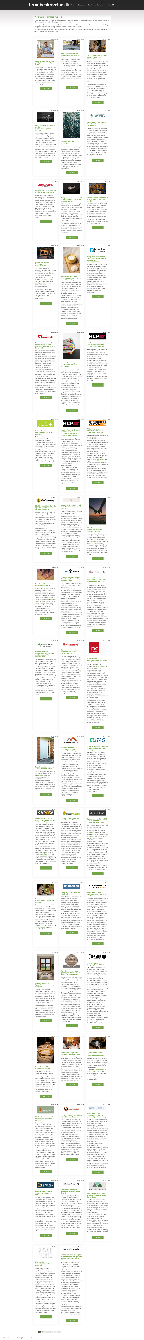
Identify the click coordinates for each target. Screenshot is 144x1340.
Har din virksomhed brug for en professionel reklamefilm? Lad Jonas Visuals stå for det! (71, 1257)
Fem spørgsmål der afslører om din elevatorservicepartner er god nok (45, 128)
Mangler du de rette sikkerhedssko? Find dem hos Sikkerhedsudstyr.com (96, 894)
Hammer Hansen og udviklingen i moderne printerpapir (69, 364)
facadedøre (40, 775)
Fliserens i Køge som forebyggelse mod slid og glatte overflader (44, 263)
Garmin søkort (42, 206)
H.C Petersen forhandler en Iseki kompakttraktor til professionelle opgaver (96, 344)
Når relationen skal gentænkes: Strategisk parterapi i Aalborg (95, 529)
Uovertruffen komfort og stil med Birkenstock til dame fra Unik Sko (71, 506)
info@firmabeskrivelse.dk (25, 1338)
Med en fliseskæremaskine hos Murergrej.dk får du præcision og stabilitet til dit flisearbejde (45, 345)
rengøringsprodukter (44, 1272)
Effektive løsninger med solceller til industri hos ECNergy (43, 1193)
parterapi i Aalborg (97, 541)
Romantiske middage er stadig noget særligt (43, 1067)
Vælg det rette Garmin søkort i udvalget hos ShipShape (45, 191)
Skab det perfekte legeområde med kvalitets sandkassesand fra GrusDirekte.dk (44, 654)
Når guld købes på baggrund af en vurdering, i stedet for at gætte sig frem (71, 199)
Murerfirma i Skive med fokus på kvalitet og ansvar (45, 584)
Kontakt (111, 5)
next (59, 1331)
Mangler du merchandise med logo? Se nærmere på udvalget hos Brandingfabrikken (96, 259)
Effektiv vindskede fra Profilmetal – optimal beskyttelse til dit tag (69, 749)
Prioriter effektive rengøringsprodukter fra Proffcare (43, 1263)
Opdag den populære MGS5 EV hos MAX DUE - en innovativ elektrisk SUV (97, 820)
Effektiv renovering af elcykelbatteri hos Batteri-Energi (70, 1191)
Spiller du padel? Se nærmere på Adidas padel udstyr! (71, 1116)
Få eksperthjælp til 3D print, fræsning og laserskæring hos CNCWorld (71, 578)
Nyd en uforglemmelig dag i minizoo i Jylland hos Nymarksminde (71, 651)
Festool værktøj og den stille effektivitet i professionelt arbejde (97, 199)
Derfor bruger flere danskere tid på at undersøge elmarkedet (97, 57)
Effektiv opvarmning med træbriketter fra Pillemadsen (71, 819)
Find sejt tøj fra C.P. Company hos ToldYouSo (96, 964)
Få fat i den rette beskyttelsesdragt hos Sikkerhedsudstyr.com (95, 430)
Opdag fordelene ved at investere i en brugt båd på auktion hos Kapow (45, 820)
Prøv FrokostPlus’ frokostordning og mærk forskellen (44, 432)
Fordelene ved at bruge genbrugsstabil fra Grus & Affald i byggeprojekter (70, 972)
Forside (73, 5)
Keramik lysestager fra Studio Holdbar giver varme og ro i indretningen (71, 278)
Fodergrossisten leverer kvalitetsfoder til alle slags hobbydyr (44, 900)
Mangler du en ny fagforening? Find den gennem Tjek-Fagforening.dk (97, 1115)
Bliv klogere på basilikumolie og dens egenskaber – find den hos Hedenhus (45, 507)
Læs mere (46, 88)
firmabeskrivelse (49, 4)
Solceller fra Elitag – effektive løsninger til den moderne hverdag (97, 748)
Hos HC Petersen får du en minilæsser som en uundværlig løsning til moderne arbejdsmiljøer (70, 432)
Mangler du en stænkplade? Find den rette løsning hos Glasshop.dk (97, 123)
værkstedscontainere (99, 666)
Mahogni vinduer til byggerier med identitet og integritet (44, 984)
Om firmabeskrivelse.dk (96, 5)
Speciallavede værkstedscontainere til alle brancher (97, 660)
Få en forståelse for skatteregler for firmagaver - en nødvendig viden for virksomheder (97, 580)
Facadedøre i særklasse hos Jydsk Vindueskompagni (45, 767)
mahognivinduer (40, 1007)
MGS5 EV (90, 832)
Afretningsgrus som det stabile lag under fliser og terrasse (70, 55)
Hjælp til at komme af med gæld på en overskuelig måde (44, 62)
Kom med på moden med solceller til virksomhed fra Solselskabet (96, 1195)
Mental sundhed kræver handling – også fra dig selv (71, 1053)
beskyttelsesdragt (98, 459)
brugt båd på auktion (46, 854)
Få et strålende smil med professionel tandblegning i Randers (45, 1118)
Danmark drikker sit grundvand (68, 142)
